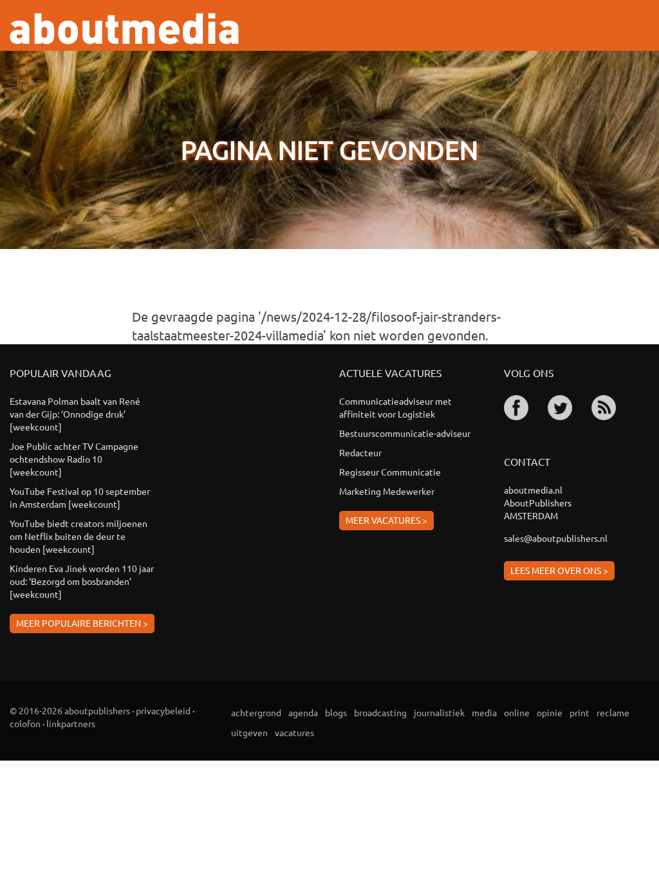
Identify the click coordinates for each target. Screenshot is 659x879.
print (579, 712)
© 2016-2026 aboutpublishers (70, 710)
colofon (25, 723)
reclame (613, 712)
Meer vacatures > (386, 520)
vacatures (294, 732)
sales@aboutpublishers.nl (556, 538)
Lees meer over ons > (559, 570)
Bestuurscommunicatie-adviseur (404, 433)
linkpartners (70, 723)
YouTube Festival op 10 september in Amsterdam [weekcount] (80, 497)
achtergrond (256, 712)
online (517, 712)
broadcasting (380, 712)
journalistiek (439, 712)
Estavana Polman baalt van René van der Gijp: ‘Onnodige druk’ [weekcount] (75, 413)
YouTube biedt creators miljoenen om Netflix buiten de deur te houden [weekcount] (78, 536)
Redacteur (360, 452)
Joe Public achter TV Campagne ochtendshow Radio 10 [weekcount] (74, 458)
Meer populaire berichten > (82, 623)
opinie (549, 712)
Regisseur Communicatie (390, 471)
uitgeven (249, 732)
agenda (303, 712)
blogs (336, 712)
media (484, 712)
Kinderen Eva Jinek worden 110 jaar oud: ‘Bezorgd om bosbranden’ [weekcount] (82, 581)
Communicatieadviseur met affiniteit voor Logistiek (395, 407)
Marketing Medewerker (386, 491)
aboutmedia (124, 28)
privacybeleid (163, 710)
